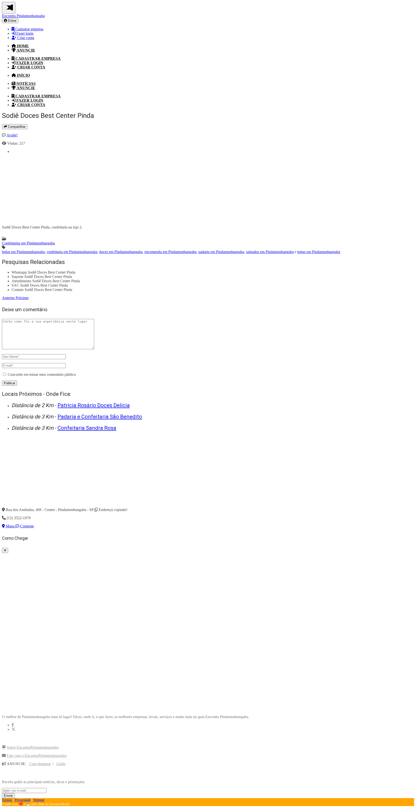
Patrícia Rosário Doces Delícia (94, 405)
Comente (26, 526)
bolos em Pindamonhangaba (23, 252)
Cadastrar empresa (28, 29)
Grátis (60, 764)
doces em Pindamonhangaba (121, 252)
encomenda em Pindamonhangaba (170, 252)
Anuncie (25, 50)
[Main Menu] (8, 8)
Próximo (22, 298)
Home (22, 46)
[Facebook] (13, 725)
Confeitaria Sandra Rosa (87, 428)
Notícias (25, 83)
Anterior (9, 298)
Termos (7, 800)
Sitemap (38, 800)
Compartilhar (16, 126)
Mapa (10, 526)
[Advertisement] (156, 187)
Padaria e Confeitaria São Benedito (100, 417)
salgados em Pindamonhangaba (270, 252)
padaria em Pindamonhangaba (221, 252)
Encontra (23, 16)
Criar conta (25, 38)
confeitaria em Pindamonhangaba (72, 252)
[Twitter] (13, 729)
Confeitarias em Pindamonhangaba (28, 243)
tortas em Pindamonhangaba (318, 252)
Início (23, 75)
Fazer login (24, 33)
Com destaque (40, 764)
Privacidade (23, 800)
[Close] (5, 550)
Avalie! (12, 135)
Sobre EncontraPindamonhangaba (32, 747)
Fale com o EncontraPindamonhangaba (36, 756)
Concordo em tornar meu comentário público (42, 374)
